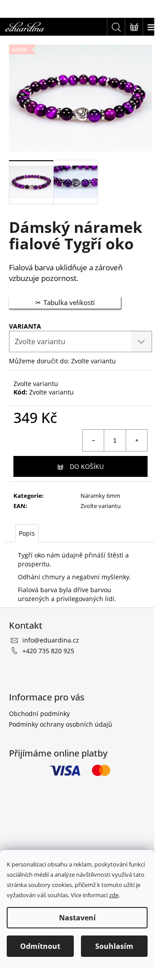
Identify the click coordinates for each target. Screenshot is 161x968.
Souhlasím (114, 946)
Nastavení (77, 918)
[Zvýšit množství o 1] (136, 440)
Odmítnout (40, 946)
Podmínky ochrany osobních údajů (60, 724)
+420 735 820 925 (48, 651)
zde (114, 895)
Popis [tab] (27, 533)
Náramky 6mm (100, 496)
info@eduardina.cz (50, 640)
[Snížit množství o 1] (93, 440)
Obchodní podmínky (39, 713)
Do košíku (87, 466)
